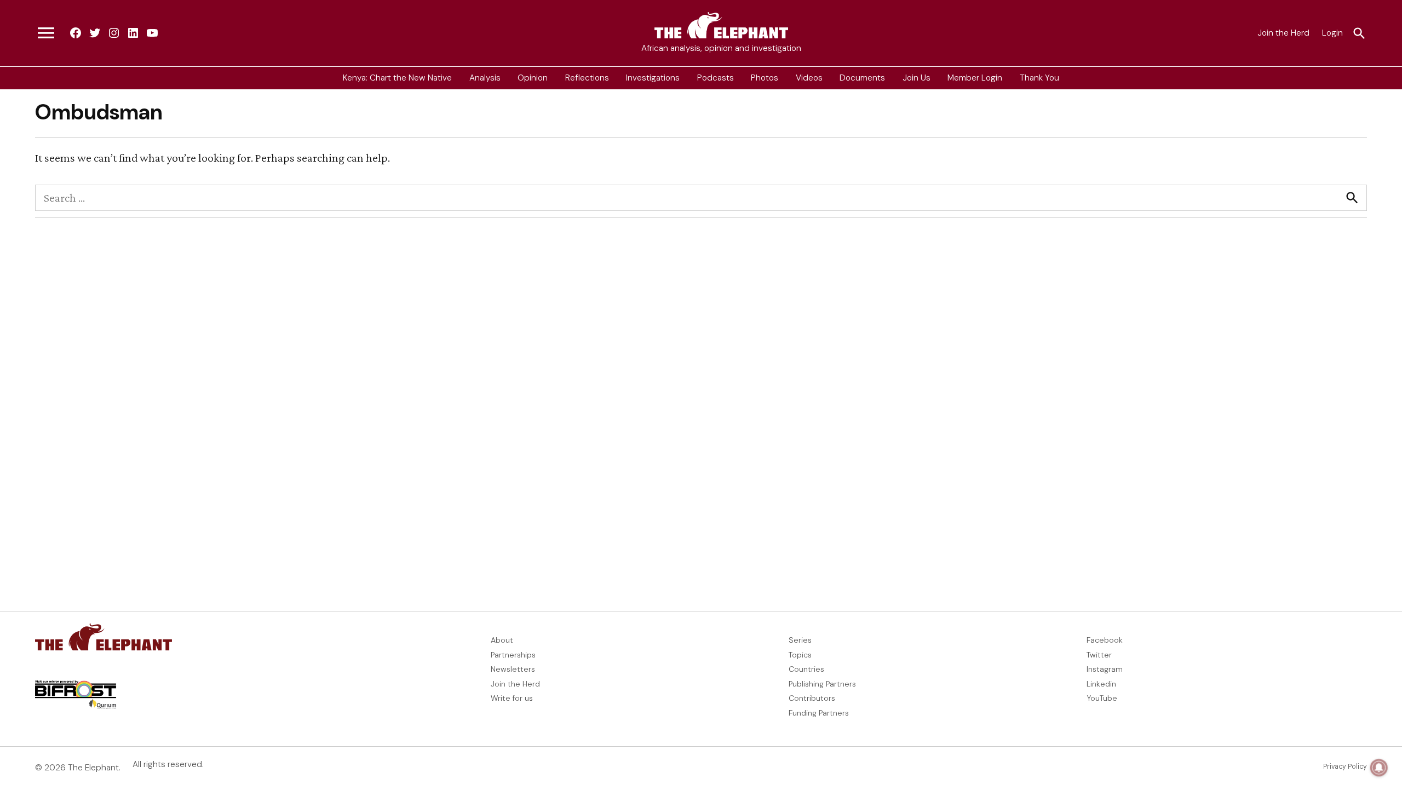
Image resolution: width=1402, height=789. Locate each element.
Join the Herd (1283, 32)
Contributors (812, 698)
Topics (800, 655)
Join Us (916, 77)
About (502, 640)
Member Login (974, 77)
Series (800, 640)
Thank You (1039, 77)
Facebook (1105, 640)
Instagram (1105, 669)
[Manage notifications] (1379, 767)
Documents (862, 77)
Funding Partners (819, 713)
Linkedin (1101, 684)
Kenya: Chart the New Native (397, 77)
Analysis (485, 77)
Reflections (587, 77)
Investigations (653, 77)
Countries (806, 669)
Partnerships (513, 655)
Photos (764, 77)
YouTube (1102, 698)
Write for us (512, 698)
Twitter (1099, 655)
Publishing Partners (822, 684)
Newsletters (513, 669)
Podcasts (715, 77)
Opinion (533, 77)
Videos (809, 77)
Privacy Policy (1345, 766)
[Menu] (46, 33)
